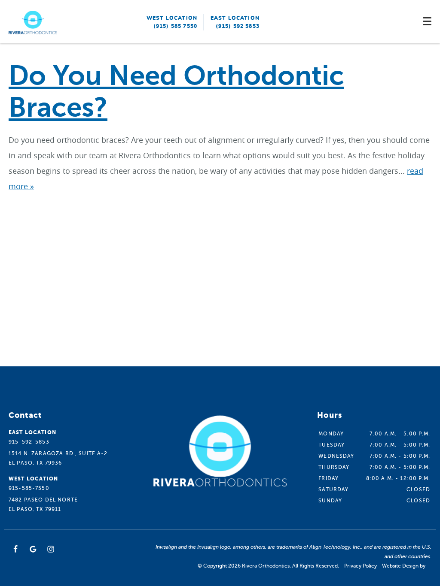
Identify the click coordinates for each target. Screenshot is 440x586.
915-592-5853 (29, 442)
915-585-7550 (29, 488)
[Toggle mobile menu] (427, 21)
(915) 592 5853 (238, 26)
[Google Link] (33, 549)
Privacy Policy (360, 566)
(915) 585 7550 (175, 26)
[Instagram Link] (51, 549)
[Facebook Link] (15, 549)
